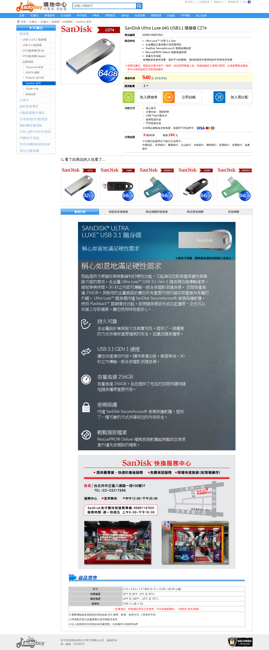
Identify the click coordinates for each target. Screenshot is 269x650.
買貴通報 (161, 78)
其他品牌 (30, 94)
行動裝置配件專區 (32, 112)
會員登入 (190, 1)
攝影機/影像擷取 (30, 125)
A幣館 (95, 15)
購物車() (233, 1)
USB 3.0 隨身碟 (32, 45)
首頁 (21, 15)
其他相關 (233, 211)
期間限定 (110, 15)
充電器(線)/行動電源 (33, 119)
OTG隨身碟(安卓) (33, 50)
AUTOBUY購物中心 (41, 6)
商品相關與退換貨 (157, 211)
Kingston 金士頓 (34, 77)
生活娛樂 (66, 15)
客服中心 (219, 1)
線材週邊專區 (28, 106)
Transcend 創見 (34, 67)
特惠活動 (140, 15)
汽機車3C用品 (29, 138)
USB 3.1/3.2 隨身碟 (34, 39)
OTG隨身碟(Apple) (34, 56)
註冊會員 (204, 1)
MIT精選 (81, 15)
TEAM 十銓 (32, 88)
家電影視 (50, 15)
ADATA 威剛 (32, 72)
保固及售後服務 (118, 211)
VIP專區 (185, 15)
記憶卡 (24, 100)
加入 (245, 1)
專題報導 (156, 15)
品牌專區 (68, 21)
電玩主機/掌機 (29, 150)
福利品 (125, 15)
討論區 (171, 15)
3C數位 (34, 15)
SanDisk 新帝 (84, 21)
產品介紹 (79, 211)
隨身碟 (55, 21)
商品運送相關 (195, 211)
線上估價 (201, 15)
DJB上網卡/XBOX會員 (35, 131)
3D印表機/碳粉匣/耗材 (34, 144)
